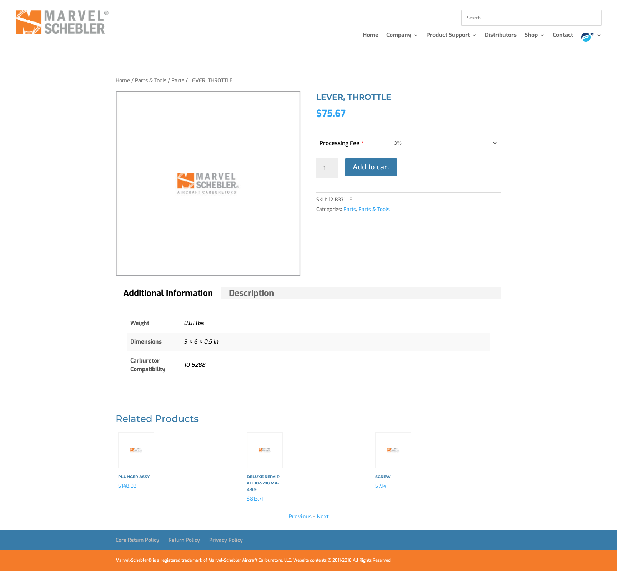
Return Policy (184, 540)
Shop (531, 36)
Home (370, 36)
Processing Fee (341, 143)
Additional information (168, 293)
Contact (563, 36)
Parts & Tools (150, 80)
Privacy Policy (226, 540)
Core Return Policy (137, 540)
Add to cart (371, 167)
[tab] (168, 293)
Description (251, 293)
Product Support (448, 36)
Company (398, 36)
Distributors (501, 36)
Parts (177, 80)
